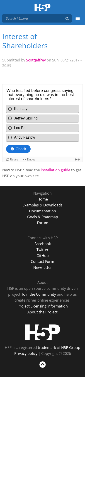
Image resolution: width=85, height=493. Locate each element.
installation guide (55, 170)
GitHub (42, 255)
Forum (42, 222)
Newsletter (42, 267)
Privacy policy (25, 353)
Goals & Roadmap (42, 216)
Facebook (42, 243)
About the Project (42, 312)
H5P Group (70, 347)
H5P (42, 332)
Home (42, 199)
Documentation (42, 210)
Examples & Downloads (42, 205)
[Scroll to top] (42, 367)
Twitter (42, 249)
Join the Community (39, 294)
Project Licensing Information (42, 306)
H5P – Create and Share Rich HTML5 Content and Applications (42, 8)
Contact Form (42, 261)
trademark (47, 347)
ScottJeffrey (36, 60)
